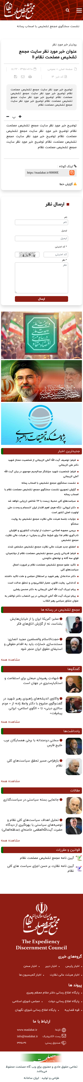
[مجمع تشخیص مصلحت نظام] (19, 10)
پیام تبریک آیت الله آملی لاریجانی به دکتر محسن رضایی (44, 589)
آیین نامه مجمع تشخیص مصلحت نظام (47, 858)
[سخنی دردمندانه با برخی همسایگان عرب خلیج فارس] (74, 746)
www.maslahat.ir (27, 1030)
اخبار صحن (30, 966)
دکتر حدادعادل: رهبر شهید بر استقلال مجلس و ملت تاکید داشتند (40, 576)
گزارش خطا (66, 184)
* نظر (64, 260)
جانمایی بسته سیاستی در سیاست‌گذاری (31, 800)
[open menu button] (79, 10)
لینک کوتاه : (65, 166)
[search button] (67, 10)
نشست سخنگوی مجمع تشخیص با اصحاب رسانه (48, 483)
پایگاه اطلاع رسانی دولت (63, 1001)
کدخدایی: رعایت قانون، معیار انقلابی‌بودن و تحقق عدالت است (42, 583)
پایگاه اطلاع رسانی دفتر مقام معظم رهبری (52, 993)
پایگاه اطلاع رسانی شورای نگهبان (35, 1010)
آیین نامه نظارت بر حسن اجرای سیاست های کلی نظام (40, 868)
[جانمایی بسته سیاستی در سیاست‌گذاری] (74, 805)
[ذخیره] (15, 76)
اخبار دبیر (51, 966)
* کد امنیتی (61, 246)
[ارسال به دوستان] (22, 76)
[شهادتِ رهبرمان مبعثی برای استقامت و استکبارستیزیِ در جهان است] (74, 684)
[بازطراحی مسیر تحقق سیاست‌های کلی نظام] (74, 766)
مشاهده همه (10, 659)
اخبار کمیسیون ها (30, 975)
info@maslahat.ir (27, 1037)
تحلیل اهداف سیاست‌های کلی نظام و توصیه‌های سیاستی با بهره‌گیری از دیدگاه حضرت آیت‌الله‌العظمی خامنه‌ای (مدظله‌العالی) (32, 825)
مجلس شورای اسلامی (26, 1001)
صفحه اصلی (65, 69)
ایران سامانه (31, 1078)
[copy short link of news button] (71, 172)
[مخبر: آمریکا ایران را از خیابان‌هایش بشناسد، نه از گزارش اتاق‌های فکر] (74, 624)
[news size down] (7, 117)
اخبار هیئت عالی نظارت (64, 975)
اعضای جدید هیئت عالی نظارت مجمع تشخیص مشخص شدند (42, 547)
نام (65, 217)
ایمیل (64, 230)
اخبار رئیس (72, 966)
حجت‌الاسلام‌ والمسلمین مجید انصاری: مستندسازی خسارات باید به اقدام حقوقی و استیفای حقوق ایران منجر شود (33, 644)
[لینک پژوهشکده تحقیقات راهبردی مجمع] (41, 423)
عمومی (51, 69)
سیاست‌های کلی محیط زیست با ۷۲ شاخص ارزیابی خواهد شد (42, 501)
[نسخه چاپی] (30, 76)
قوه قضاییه (72, 1010)
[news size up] (19, 117)
